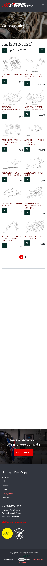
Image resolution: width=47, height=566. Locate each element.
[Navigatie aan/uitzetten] (43, 5)
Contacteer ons (23, 452)
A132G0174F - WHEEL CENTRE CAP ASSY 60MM (11, 142)
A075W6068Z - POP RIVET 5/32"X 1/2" (33, 237)
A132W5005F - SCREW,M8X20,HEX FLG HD (12, 109)
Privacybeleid (7, 493)
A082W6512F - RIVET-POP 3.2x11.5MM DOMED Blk (11, 238)
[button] (4, 81)
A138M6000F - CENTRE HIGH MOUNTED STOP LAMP (34, 76)
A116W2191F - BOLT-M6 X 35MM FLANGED (11, 174)
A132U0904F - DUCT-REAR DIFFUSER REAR (33, 108)
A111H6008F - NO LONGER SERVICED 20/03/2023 (32, 205)
